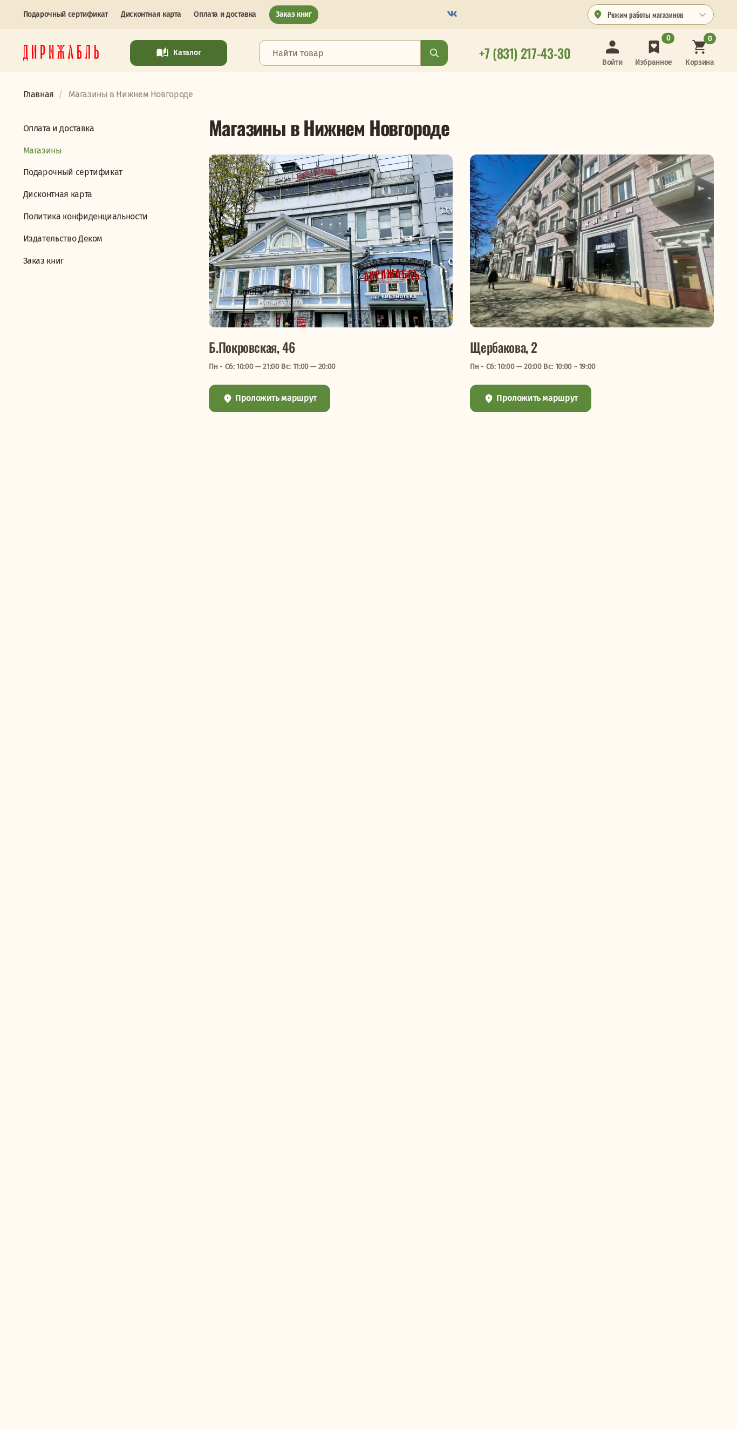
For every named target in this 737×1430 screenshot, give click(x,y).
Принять (234, 1412)
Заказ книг (293, 14)
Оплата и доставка (225, 14)
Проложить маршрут (275, 398)
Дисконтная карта (151, 14)
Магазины (42, 150)
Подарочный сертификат (65, 14)
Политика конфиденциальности (85, 216)
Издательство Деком (63, 238)
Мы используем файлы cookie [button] (52, 1412)
